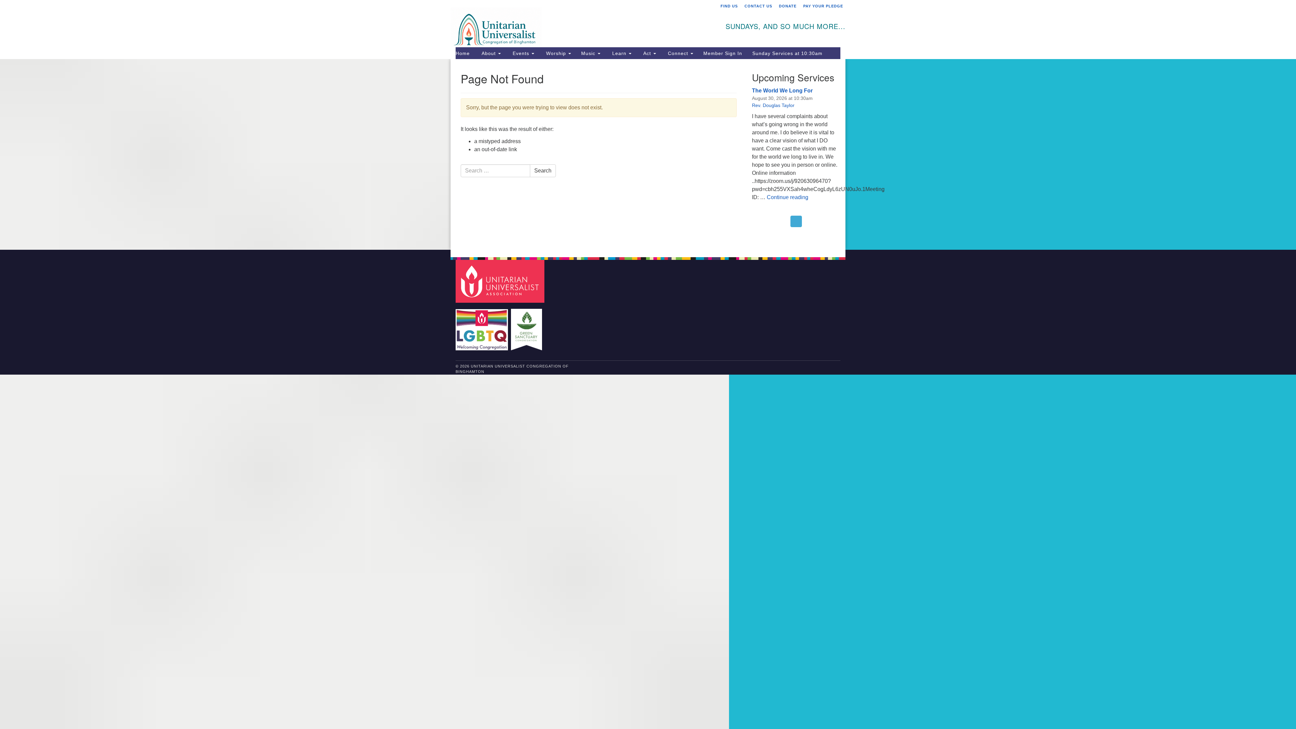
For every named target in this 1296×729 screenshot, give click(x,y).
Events (521, 53)
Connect (678, 53)
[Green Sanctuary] (527, 326)
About (488, 53)
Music (589, 53)
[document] (648, 154)
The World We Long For (782, 90)
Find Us (729, 6)
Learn (619, 53)
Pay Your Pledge (823, 6)
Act (647, 53)
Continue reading (787, 197)
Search (542, 170)
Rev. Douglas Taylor (773, 105)
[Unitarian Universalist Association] (501, 281)
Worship (556, 53)
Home (463, 53)
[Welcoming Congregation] (483, 326)
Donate (787, 6)
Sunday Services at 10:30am (787, 53)
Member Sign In (722, 53)
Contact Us (758, 6)
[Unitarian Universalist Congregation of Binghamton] (566, 22)
